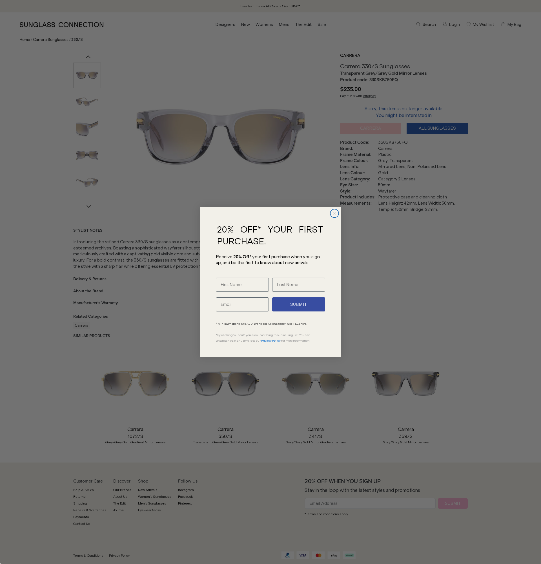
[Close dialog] (334, 213)
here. (303, 324)
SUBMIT (298, 304)
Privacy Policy (271, 340)
